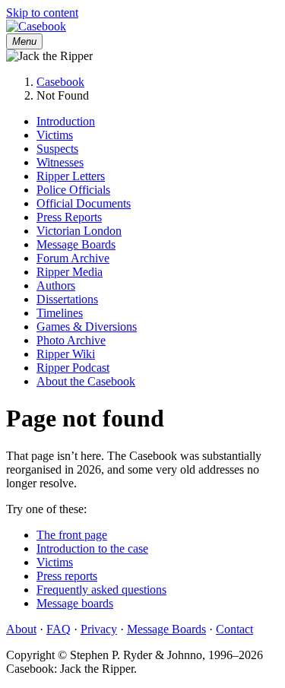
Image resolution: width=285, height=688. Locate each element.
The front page (71, 534)
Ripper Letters (70, 176)
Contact (234, 629)
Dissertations (67, 299)
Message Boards (76, 244)
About (21, 629)
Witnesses (60, 162)
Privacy (99, 629)
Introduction (65, 121)
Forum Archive (72, 258)
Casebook (60, 81)
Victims (54, 134)
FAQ (58, 629)
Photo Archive (71, 340)
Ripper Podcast (72, 367)
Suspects (57, 148)
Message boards (74, 603)
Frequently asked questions (101, 589)
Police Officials (73, 189)
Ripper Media (69, 271)
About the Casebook (85, 381)
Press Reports (69, 217)
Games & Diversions (86, 326)
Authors (55, 285)
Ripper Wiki (65, 353)
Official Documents (83, 203)
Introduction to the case (92, 548)
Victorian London (79, 230)
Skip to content (42, 12)
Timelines (59, 312)
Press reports (66, 575)
